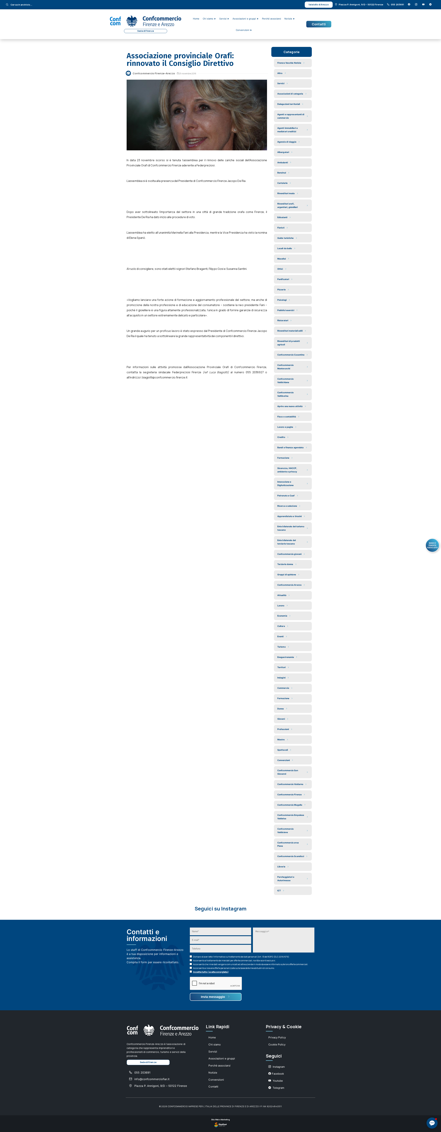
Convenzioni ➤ (244, 30)
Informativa (219, 956)
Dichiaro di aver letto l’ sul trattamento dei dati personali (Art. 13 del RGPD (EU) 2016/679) (241, 956)
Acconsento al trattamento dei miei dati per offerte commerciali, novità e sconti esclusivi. (234, 960)
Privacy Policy (277, 1037)
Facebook (278, 1073)
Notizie (212, 1072)
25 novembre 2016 (187, 73)
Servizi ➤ (224, 18)
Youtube (277, 1080)
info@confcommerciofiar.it (152, 1079)
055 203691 (397, 4)
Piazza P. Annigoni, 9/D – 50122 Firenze (361, 4)
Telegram (278, 1087)
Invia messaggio (213, 997)
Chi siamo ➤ (209, 18)
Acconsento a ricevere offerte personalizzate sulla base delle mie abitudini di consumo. (234, 968)
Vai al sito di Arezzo (319, 4)
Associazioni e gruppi (221, 1058)
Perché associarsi (271, 18)
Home (196, 18)
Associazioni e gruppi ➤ (245, 18)
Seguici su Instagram (220, 908)
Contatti (319, 24)
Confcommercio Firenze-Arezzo (154, 73)
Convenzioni (216, 1079)
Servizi (212, 1051)
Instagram (278, 1066)
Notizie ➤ (289, 18)
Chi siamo (214, 1044)
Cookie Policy (276, 1044)
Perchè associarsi (219, 1065)
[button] (432, 1123)
